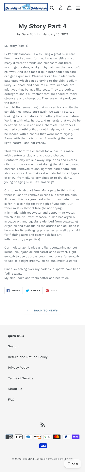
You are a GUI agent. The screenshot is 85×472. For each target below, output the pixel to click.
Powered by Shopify (60, 458)
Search (13, 346)
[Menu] (78, 7)
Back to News (45, 310)
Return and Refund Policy (27, 357)
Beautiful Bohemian (35, 458)
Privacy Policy (18, 367)
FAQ (11, 399)
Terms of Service (20, 378)
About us (15, 389)
